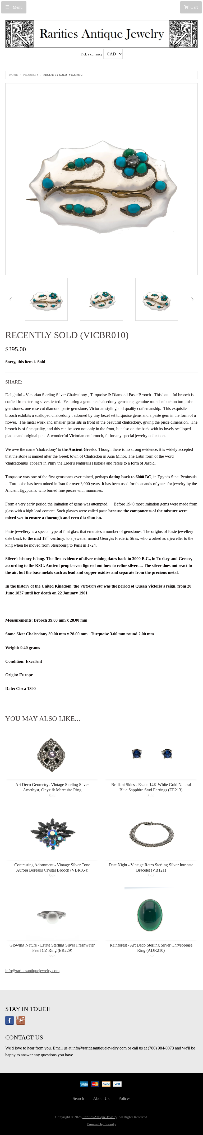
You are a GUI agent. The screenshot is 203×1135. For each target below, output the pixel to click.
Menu (17, 7)
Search (78, 1098)
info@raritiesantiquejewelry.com (32, 970)
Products (30, 74)
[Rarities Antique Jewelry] (101, 32)
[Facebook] (9, 1020)
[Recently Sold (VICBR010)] (46, 299)
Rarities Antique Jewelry (99, 1117)
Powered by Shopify (101, 1124)
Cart (194, 7)
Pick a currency (92, 54)
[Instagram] (20, 1020)
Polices (124, 1098)
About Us (101, 1098)
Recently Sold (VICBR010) (63, 74)
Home (13, 74)
